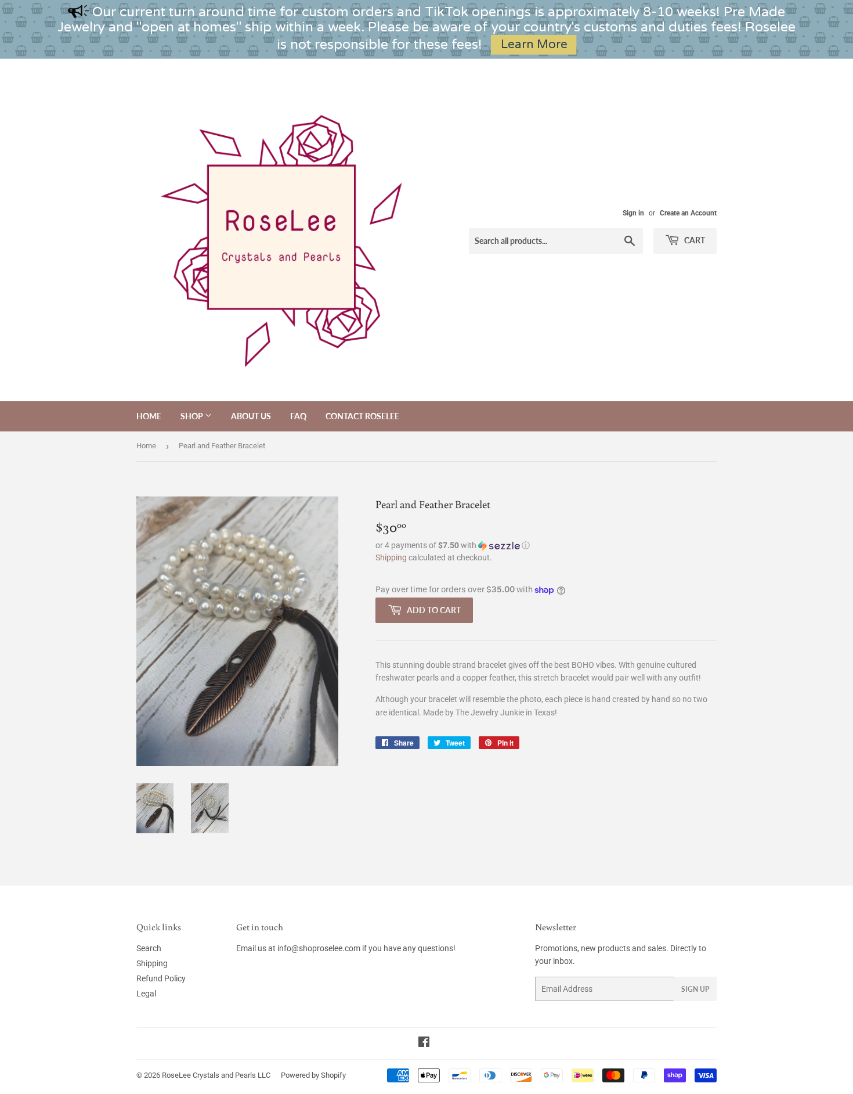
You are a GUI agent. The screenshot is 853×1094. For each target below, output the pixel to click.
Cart (693, 240)
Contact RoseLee (362, 416)
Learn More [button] (534, 44)
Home (148, 416)
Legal (146, 993)
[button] (546, 545)
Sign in (633, 213)
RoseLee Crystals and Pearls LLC (216, 1075)
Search (148, 948)
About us (251, 416)
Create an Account (688, 213)
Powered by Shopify (313, 1075)
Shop (192, 416)
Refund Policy (161, 978)
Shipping (391, 557)
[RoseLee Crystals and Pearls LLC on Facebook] (424, 1043)
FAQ (298, 416)
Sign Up (695, 989)
